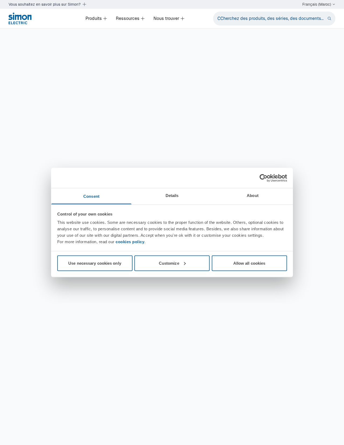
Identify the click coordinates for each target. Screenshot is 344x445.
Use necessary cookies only (94, 263)
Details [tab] (172, 195)
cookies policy (130, 241)
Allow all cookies (249, 263)
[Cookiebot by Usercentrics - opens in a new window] (263, 178)
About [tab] (253, 195)
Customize (169, 263)
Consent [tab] (91, 196)
